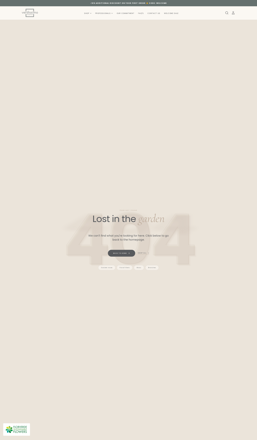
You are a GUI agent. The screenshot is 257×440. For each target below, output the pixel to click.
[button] (227, 12)
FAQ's (141, 13)
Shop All (142, 253)
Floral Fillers (125, 268)
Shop (86, 13)
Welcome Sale (171, 13)
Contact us (154, 13)
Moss (139, 268)
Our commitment (125, 13)
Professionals (103, 13)
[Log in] (233, 12)
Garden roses (107, 268)
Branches (152, 268)
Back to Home (120, 253)
